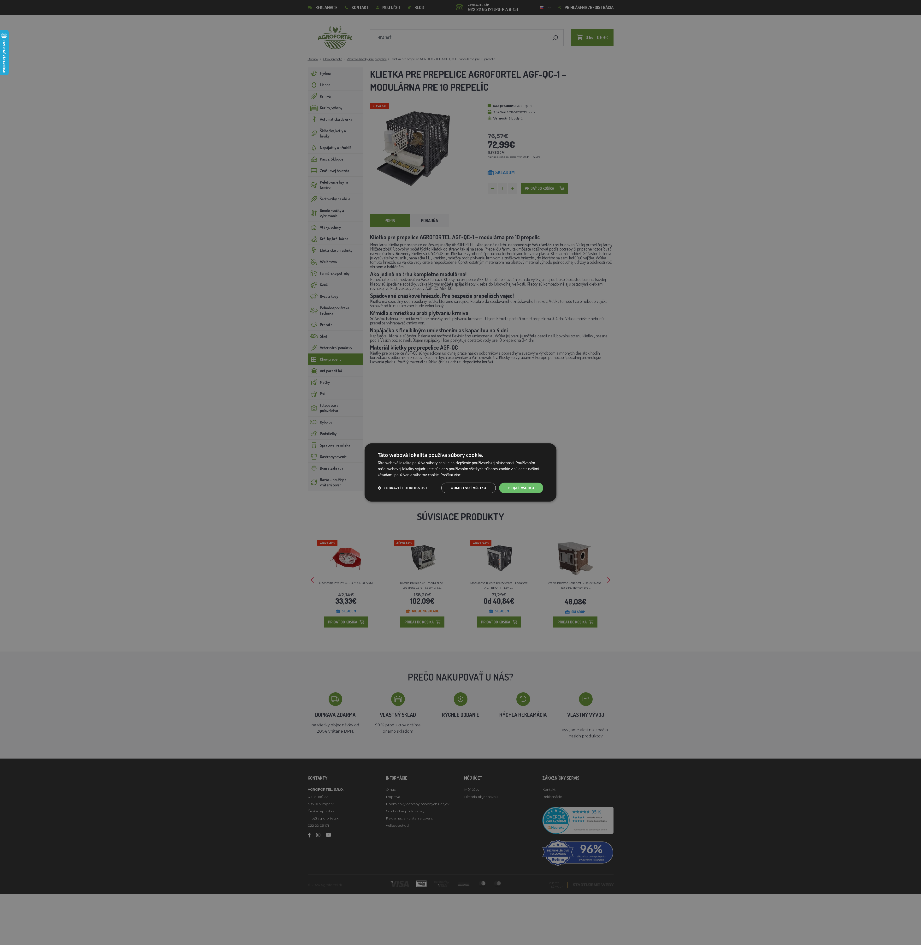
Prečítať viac (450, 474)
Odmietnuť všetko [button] (468, 487)
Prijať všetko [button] (521, 487)
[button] (403, 487)
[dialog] (460, 472)
